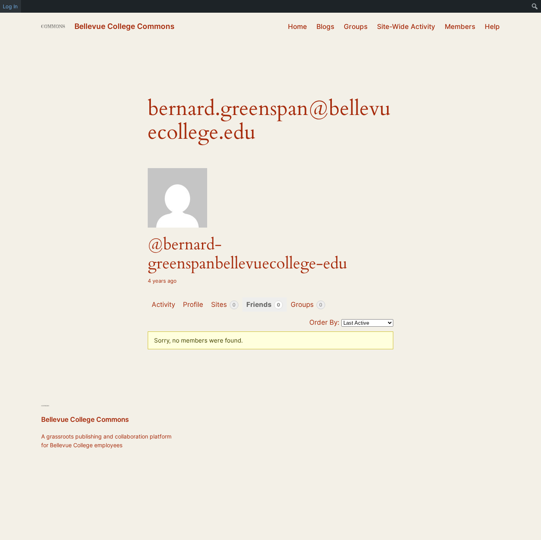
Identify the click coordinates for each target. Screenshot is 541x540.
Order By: (324, 322)
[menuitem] (535, 6)
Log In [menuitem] (10, 6)
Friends (263, 304)
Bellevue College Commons (124, 26)
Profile (193, 304)
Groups (306, 304)
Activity (163, 304)
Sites (223, 304)
